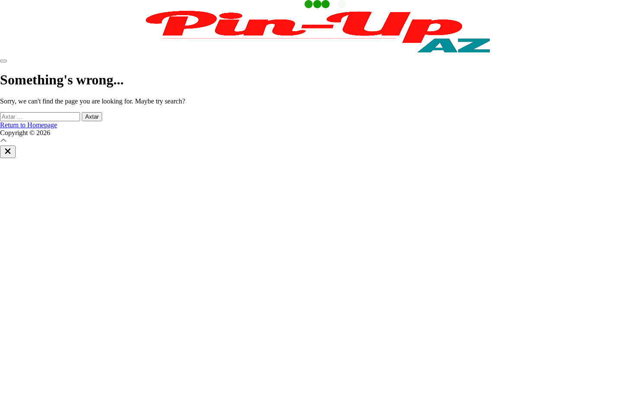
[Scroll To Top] (3, 141)
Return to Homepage (28, 125)
